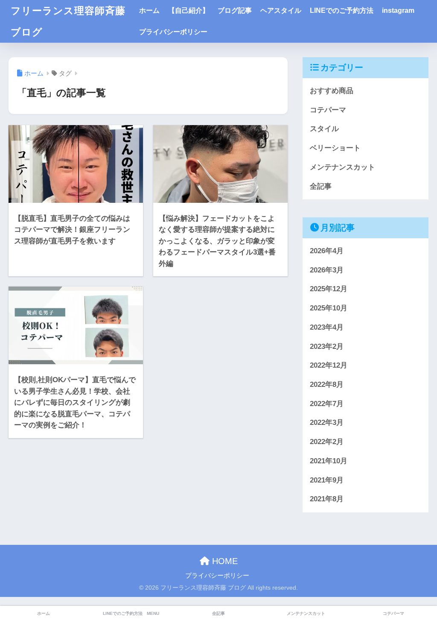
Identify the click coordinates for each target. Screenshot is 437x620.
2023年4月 (327, 327)
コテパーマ (328, 110)
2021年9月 (327, 480)
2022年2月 (327, 442)
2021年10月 (328, 461)
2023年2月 (327, 346)
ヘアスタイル (280, 10)
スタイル (324, 129)
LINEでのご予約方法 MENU (131, 613)
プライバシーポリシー (173, 31)
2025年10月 (328, 308)
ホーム (149, 10)
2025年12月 (328, 289)
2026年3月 (327, 270)
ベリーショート (335, 148)
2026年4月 (327, 251)
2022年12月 (328, 365)
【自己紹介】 (188, 10)
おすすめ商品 (331, 91)
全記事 (321, 186)
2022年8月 (327, 384)
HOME (224, 561)
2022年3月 (327, 422)
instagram (398, 10)
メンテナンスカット (342, 167)
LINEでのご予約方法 (341, 10)
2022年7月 (327, 404)
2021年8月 (327, 499)
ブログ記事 (235, 10)
